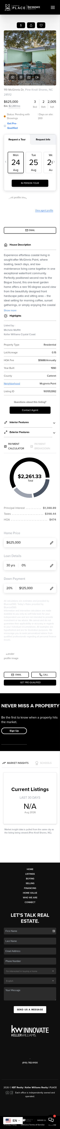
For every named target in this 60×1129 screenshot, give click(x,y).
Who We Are (30, 897)
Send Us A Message (30, 1009)
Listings (30, 874)
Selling (30, 883)
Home (30, 869)
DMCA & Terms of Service (32, 1124)
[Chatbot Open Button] (51, 1120)
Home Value (30, 893)
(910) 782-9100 (30, 1062)
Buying (30, 878)
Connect (30, 902)
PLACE (53, 1087)
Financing (30, 888)
